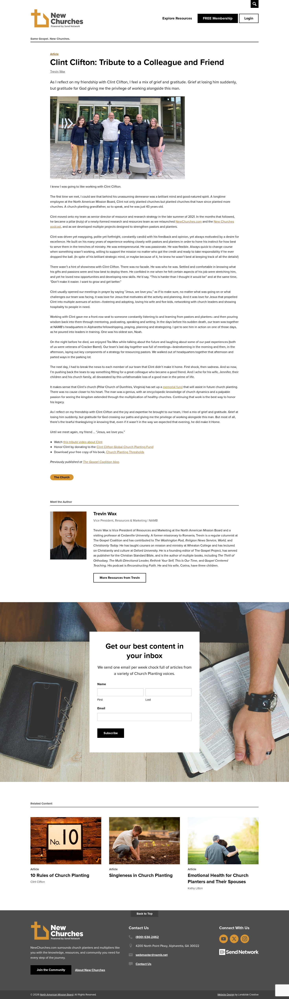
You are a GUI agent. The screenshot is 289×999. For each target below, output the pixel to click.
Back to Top (145, 913)
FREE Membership (218, 18)
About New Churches (90, 970)
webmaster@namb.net (152, 955)
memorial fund (173, 387)
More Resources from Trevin (120, 577)
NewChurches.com (189, 221)
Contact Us (143, 964)
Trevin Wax (57, 71)
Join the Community (51, 970)
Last (148, 700)
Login (248, 18)
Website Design (225, 994)
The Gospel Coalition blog (101, 462)
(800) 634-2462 (147, 937)
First (100, 700)
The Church (62, 477)
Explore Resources (177, 18)
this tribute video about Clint (82, 442)
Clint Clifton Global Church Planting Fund (125, 447)
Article (54, 54)
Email (101, 708)
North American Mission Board (56, 994)
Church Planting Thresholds (125, 452)
